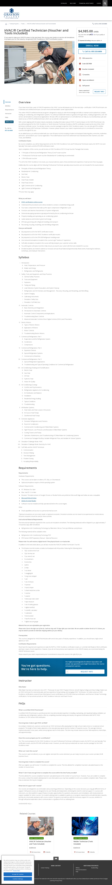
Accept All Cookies (18, 874)
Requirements (9, 110)
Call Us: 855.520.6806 (99, 24)
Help (77, 871)
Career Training (45, 868)
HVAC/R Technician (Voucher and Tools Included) (40, 842)
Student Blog (94, 868)
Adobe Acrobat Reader (28, 501)
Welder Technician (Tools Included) (83, 842)
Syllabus (7, 106)
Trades (23, 23)
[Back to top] (56, 865)
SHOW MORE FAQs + (25, 804)
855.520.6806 (9, 130)
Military (78, 868)
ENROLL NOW (92, 45)
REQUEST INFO (99, 92)
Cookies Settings (18, 879)
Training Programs (14, 23)
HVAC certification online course (31, 202)
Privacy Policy (58, 880)
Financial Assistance (81, 869)
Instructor (8, 113)
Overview (8, 102)
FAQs (6, 117)
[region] (17, 869)
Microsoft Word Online (28, 498)
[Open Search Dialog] (105, 3)
